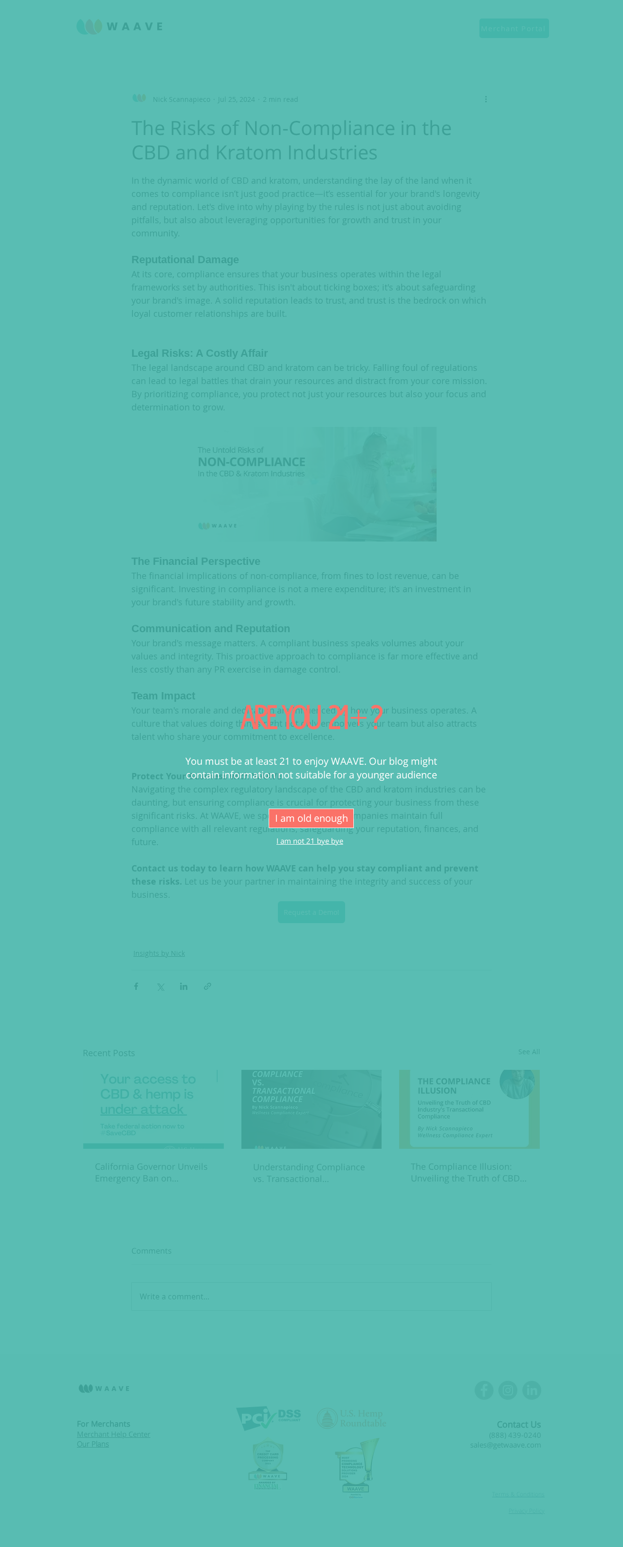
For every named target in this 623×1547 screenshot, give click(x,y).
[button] (311, 818)
